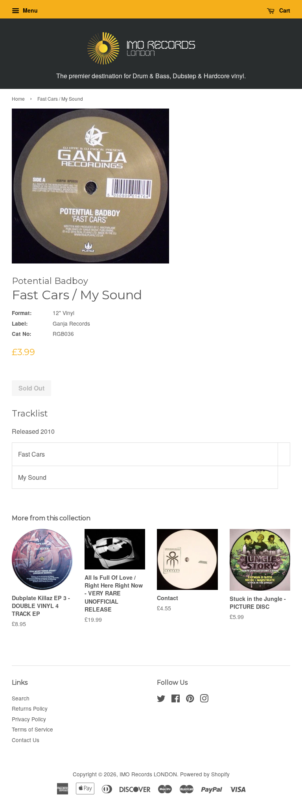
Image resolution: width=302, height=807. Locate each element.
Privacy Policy (29, 719)
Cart (284, 10)
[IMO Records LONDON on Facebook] (175, 700)
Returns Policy (30, 708)
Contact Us (25, 740)
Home (18, 98)
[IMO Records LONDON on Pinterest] (190, 700)
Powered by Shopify (205, 774)
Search (20, 698)
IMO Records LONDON (148, 774)
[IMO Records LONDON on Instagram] (204, 700)
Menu (29, 10)
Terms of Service (32, 729)
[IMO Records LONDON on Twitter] (161, 700)
